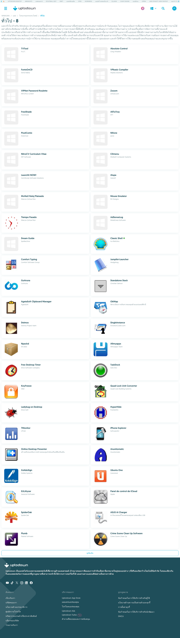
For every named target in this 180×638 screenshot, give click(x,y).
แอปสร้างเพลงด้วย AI (101, 1)
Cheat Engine (124, 1)
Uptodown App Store (71, 598)
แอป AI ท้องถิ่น (175, 1)
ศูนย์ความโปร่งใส (13, 611)
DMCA (121, 616)
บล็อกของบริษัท (12, 620)
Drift (61, 1)
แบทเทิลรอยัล (71, 1)
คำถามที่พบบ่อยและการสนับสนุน (76, 619)
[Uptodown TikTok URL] (12, 583)
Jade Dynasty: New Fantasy (158, 1)
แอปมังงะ (136, 1)
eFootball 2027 (51, 1)
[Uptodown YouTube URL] (7, 583)
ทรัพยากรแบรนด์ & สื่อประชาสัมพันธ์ (21, 616)
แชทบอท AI (39, 1)
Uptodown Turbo (71, 615)
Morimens (88, 1)
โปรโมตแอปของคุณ (70, 606)
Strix (80, 1)
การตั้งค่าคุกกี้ (124, 607)
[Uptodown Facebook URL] (31, 583)
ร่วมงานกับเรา (12, 625)
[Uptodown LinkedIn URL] (26, 583)
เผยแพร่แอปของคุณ (70, 602)
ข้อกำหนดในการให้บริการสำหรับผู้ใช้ (134, 598)
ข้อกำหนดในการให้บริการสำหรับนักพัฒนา (136, 612)
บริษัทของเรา (11, 602)
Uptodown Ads (68, 611)
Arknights (28, 1)
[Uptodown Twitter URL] (17, 583)
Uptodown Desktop (15, 1)
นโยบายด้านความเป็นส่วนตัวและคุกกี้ (134, 602)
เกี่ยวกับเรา (10, 598)
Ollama (114, 1)
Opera (144, 1)
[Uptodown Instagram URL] (21, 583)
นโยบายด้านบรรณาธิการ (16, 607)
